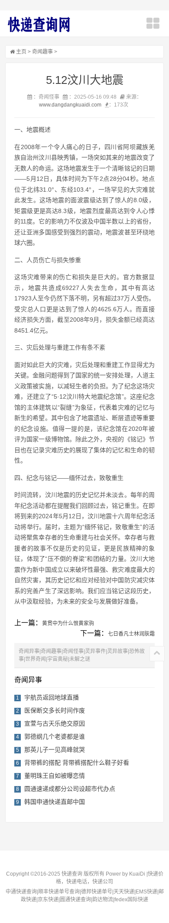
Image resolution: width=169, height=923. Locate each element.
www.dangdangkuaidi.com (70, 105)
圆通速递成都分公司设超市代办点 (69, 788)
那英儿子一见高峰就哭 (54, 749)
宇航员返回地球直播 (51, 697)
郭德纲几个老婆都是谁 (54, 736)
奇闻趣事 (42, 52)
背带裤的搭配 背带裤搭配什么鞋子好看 (76, 762)
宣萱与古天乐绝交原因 (54, 723)
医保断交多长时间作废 (54, 710)
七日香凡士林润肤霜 (131, 634)
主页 (21, 52)
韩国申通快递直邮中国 (54, 801)
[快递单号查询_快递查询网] (38, 24)
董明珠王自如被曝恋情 (54, 775)
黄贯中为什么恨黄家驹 (68, 623)
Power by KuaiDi (125, 874)
